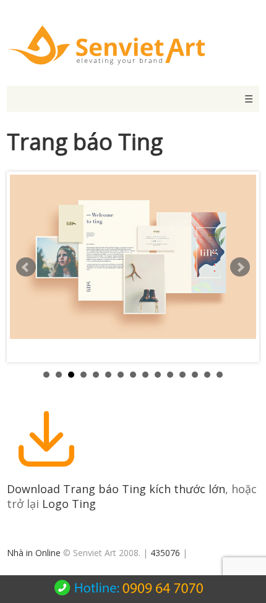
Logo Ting (69, 503)
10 (158, 375)
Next (240, 267)
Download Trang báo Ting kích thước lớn (116, 488)
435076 (165, 553)
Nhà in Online (34, 553)
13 (195, 375)
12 (182, 375)
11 (170, 375)
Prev (26, 267)
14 (207, 375)
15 (220, 375)
